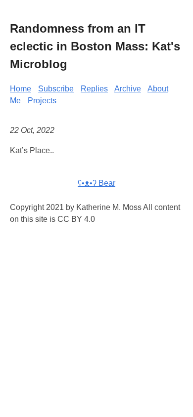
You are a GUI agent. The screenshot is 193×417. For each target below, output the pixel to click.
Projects (42, 100)
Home (20, 88)
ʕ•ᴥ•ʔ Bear (96, 183)
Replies (94, 88)
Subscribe (56, 88)
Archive (127, 88)
